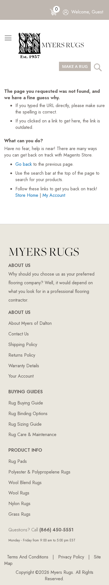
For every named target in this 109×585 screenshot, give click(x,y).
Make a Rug (75, 66)
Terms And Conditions (27, 557)
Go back (23, 164)
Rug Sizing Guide (25, 424)
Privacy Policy (71, 557)
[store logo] (53, 45)
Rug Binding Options (28, 413)
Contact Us (18, 334)
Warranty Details (23, 366)
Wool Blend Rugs (25, 482)
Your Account (21, 376)
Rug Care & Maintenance (32, 434)
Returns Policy (21, 355)
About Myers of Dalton (30, 323)
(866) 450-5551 (56, 530)
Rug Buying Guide (25, 403)
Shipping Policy (22, 344)
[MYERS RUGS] (43, 257)
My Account (53, 195)
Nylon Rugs (19, 503)
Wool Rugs (18, 493)
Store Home (26, 195)
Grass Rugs (19, 514)
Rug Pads (17, 461)
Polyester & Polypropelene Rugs (39, 472)
